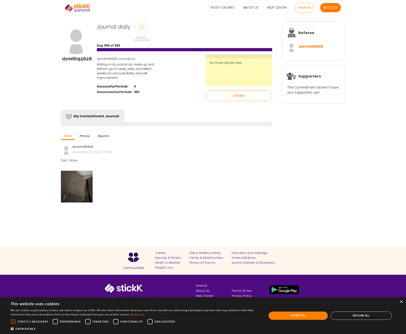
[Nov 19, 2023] (77, 186)
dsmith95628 (311, 46)
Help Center (277, 8)
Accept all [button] (298, 315)
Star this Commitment (141, 39)
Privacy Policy (242, 296)
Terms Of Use (241, 291)
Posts (68, 136)
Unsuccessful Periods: (114, 92)
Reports (103, 136)
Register (330, 7)
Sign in (304, 7)
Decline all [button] (361, 315)
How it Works (223, 8)
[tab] (68, 136)
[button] (135, 329)
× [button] (401, 302)
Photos (85, 136)
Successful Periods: (112, 86)
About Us (251, 8)
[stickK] (78, 7)
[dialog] (203, 315)
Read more (138, 314)
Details (238, 95)
